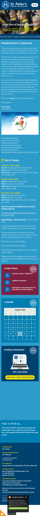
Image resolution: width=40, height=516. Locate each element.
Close (26, 498)
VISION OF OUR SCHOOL (11, 145)
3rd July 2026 (20, 371)
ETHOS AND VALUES (9, 143)
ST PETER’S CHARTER (9, 150)
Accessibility (6, 501)
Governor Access (10, 458)
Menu (34, 5)
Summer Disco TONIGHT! (22, 274)
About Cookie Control (10, 497)
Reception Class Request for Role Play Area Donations (24, 288)
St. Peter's (19, 4)
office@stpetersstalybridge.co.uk (16, 471)
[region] (20, 22)
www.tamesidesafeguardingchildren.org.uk (18, 492)
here (12, 98)
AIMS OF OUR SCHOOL (10, 141)
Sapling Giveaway (19, 281)
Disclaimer (5, 499)
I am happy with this (18, 508)
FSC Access (8, 460)
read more (11, 513)
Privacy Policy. (16, 505)
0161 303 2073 (9, 475)
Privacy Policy (6, 497)
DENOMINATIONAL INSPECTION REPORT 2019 (19, 152)
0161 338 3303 (9, 473)
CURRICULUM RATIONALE (11, 148)
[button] (17, 32)
